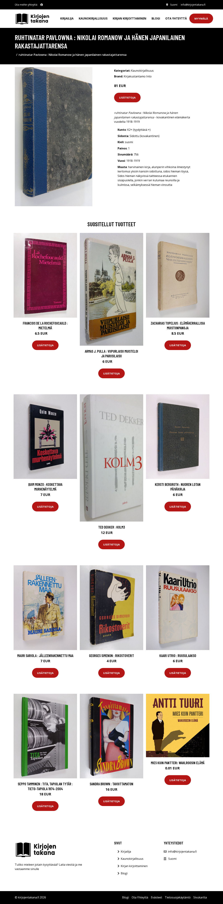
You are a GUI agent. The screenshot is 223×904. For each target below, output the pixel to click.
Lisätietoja (127, 97)
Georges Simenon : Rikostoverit (111, 655)
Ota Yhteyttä (176, 18)
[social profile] (41, 4)
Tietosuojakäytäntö (178, 897)
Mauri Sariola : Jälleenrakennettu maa (45, 655)
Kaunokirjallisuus (93, 18)
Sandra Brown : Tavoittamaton (111, 784)
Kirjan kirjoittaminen (129, 18)
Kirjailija (67, 18)
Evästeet (156, 897)
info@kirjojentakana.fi (193, 4)
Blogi (156, 18)
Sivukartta (200, 897)
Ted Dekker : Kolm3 (111, 527)
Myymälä (201, 18)
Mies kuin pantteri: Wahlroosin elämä (178, 763)
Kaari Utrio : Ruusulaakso (177, 655)
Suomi (173, 4)
